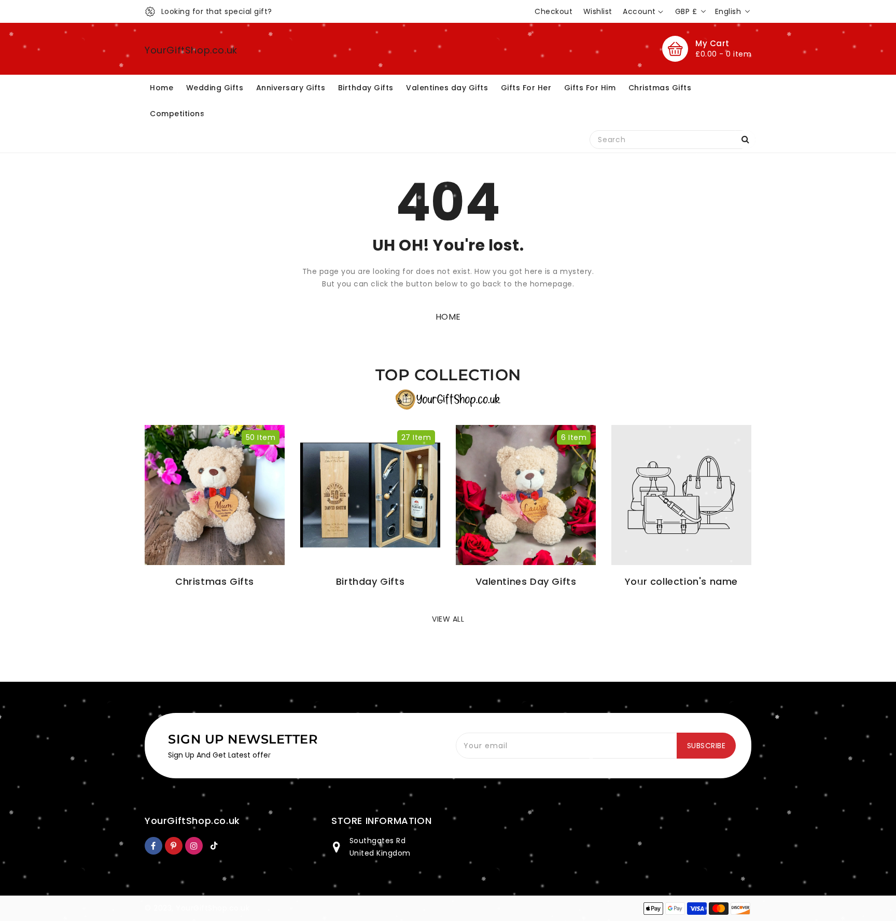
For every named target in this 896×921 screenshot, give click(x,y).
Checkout (553, 11)
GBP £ (686, 11)
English (728, 11)
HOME (448, 317)
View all (448, 619)
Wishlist (597, 11)
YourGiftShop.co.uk (191, 50)
